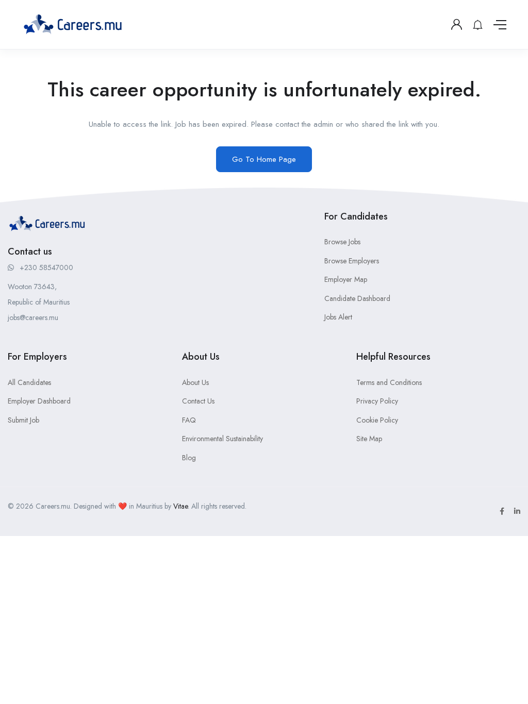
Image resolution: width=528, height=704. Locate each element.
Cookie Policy (377, 420)
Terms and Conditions (389, 382)
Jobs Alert (338, 317)
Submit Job (23, 420)
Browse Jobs (342, 242)
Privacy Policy (377, 401)
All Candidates (29, 382)
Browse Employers (351, 261)
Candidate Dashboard (357, 298)
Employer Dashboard (39, 401)
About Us (195, 382)
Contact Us (198, 401)
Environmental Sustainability (222, 438)
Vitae (180, 506)
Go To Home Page (264, 159)
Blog (189, 457)
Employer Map (345, 279)
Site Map (369, 438)
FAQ (189, 420)
